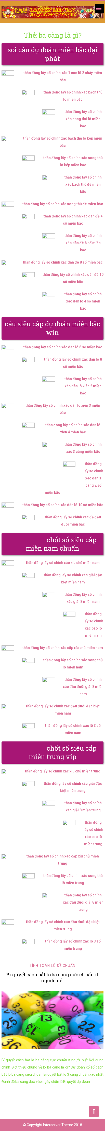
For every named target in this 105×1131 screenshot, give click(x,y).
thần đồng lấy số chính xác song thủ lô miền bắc (83, 119)
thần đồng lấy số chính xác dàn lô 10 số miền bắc (62, 505)
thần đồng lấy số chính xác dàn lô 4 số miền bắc (83, 301)
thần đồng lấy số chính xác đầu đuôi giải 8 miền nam (83, 686)
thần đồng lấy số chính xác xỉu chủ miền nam (63, 563)
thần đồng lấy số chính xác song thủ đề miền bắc (62, 204)
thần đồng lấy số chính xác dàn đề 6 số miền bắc (83, 243)
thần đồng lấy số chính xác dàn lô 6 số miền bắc (62, 347)
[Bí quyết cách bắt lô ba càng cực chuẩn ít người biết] (52, 1020)
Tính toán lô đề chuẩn (52, 966)
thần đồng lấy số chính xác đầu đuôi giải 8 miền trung (83, 902)
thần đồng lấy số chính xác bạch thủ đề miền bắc (83, 184)
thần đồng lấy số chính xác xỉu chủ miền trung (62, 771)
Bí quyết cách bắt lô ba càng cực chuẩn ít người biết (52, 977)
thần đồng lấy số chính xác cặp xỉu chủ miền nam (62, 648)
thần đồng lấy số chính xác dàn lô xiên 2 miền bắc (83, 386)
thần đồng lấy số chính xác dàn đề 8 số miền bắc (63, 262)
